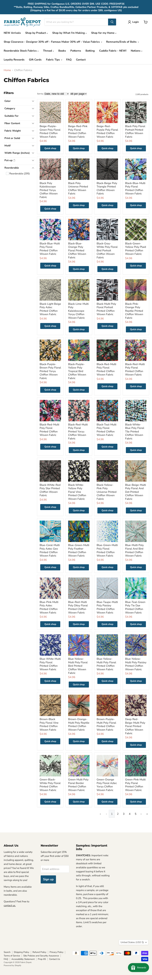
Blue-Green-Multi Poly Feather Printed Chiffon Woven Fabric (78, 550)
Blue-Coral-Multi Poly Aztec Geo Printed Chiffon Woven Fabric (50, 550)
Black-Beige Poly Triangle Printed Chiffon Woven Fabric (107, 188)
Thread (48, 50)
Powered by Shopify (12, 965)
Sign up (48, 879)
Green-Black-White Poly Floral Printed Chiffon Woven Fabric (50, 785)
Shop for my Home (103, 33)
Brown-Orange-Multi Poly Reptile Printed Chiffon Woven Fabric (78, 724)
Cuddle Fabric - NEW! (112, 50)
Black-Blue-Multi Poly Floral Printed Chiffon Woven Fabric (135, 188)
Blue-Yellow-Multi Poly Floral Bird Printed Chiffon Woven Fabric (78, 666)
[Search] (112, 22)
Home (7, 70)
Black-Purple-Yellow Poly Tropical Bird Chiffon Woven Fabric (77, 371)
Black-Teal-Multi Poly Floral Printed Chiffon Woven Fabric (106, 430)
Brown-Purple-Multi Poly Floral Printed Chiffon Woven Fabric (106, 724)
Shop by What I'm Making (69, 33)
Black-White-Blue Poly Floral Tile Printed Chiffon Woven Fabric (134, 431)
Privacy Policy (56, 952)
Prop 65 (42, 959)
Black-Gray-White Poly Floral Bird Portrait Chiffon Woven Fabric (107, 250)
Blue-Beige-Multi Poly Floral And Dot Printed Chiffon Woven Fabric (135, 492)
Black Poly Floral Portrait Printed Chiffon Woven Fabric (135, 131)
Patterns (75, 50)
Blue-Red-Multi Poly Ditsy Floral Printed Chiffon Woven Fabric (78, 607)
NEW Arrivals (12, 33)
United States (132, 942)
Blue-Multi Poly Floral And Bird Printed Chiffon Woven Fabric (134, 550)
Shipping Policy (21, 952)
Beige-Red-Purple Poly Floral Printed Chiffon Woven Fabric (107, 131)
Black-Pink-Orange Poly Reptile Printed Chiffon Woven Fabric (134, 311)
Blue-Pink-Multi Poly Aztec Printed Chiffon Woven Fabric (49, 607)
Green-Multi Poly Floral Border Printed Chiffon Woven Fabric (78, 785)
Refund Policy (39, 952)
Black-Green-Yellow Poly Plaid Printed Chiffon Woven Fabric (135, 249)
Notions (136, 50)
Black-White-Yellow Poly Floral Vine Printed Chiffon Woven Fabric (77, 492)
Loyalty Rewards (14, 59)
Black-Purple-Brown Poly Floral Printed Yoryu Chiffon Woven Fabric (50, 371)
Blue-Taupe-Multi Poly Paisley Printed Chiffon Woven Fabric (107, 607)
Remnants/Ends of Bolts (121, 42)
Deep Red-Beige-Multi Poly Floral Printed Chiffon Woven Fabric (135, 726)
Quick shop (50, 148)
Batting (90, 50)
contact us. (10, 905)
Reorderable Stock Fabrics (20, 50)
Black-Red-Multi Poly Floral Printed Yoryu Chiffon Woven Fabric (78, 431)
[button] (134, 22)
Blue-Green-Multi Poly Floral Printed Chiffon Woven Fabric (107, 550)
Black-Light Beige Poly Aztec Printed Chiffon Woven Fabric (50, 309)
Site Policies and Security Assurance (41, 955)
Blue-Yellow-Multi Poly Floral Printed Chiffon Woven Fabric (106, 664)
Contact (81, 59)
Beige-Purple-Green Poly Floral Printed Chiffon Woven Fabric (50, 131)
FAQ (69, 59)
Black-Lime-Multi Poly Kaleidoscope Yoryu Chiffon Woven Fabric (78, 311)
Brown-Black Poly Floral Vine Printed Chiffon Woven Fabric (49, 724)
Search (7, 952)
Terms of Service (12, 955)
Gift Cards (35, 59)
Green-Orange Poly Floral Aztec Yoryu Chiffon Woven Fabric (107, 785)
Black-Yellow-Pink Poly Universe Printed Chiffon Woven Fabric (107, 492)
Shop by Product (36, 33)
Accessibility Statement (23, 959)
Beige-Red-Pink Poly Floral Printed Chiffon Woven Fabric (77, 131)
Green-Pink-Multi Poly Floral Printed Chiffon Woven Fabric (135, 785)
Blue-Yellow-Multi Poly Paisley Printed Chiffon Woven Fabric (135, 664)
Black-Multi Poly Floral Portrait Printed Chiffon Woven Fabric (106, 309)
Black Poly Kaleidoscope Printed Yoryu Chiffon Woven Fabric (49, 190)
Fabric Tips (53, 59)
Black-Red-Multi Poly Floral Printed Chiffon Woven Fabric (106, 369)
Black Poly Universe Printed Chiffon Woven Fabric (78, 188)
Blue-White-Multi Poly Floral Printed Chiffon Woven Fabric (50, 664)
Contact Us (54, 959)
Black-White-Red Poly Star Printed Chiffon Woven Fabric (50, 490)
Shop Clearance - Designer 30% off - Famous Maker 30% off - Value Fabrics (52, 42)
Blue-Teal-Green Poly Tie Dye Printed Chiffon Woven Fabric (135, 607)
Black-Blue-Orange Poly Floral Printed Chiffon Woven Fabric (77, 250)
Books (62, 50)
